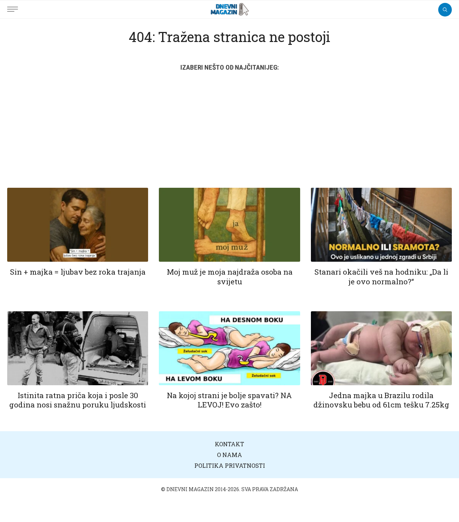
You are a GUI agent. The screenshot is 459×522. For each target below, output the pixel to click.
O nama (229, 454)
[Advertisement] (229, 134)
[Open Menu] (14, 5)
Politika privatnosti (229, 465)
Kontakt (229, 444)
